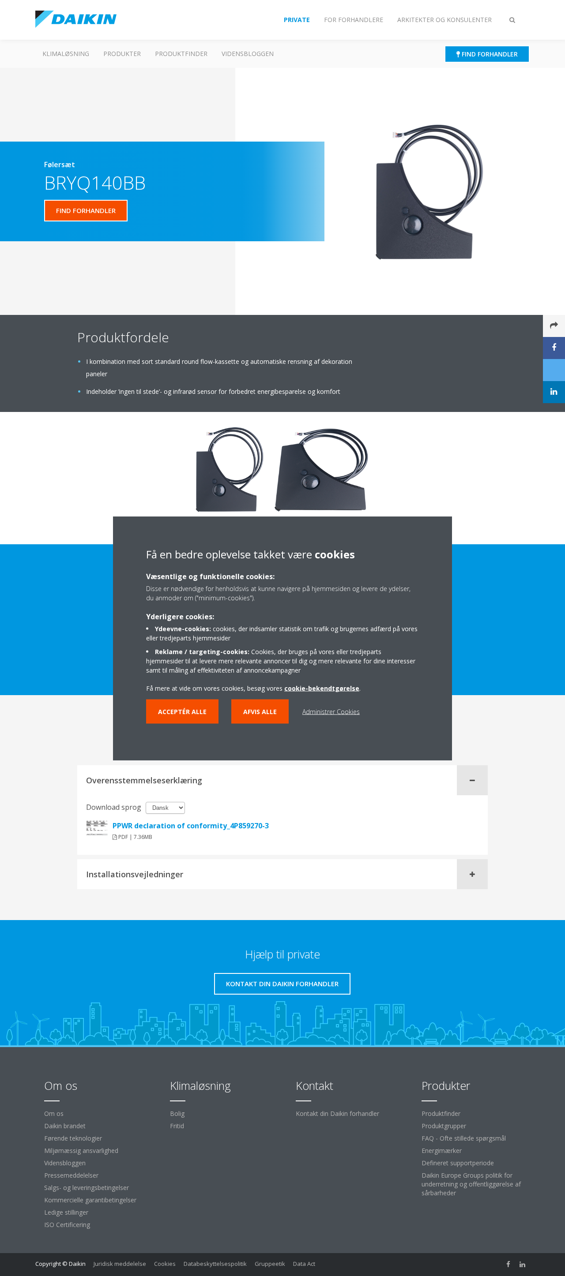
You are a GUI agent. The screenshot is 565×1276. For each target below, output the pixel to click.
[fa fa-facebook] (508, 1264)
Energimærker (442, 1150)
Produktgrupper (444, 1126)
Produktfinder (181, 53)
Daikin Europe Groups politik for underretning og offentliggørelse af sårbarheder (471, 1184)
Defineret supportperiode (458, 1163)
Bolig (177, 1113)
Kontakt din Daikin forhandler (337, 1113)
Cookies (165, 1264)
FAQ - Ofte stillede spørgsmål (464, 1138)
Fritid (177, 1126)
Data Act (304, 1264)
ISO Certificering (67, 1224)
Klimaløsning (65, 53)
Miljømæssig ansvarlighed (81, 1150)
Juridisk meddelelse (120, 1264)
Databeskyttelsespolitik (215, 1264)
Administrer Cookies (331, 711)
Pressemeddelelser (71, 1175)
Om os (54, 1113)
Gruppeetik (270, 1264)
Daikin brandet (65, 1126)
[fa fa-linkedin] (523, 1264)
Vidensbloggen (248, 53)
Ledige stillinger (66, 1212)
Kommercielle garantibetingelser (90, 1200)
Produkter (122, 53)
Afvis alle (260, 711)
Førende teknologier (73, 1138)
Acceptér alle (182, 711)
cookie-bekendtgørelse (321, 688)
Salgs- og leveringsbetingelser (86, 1187)
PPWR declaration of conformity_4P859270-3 (191, 826)
